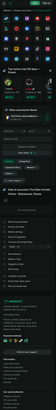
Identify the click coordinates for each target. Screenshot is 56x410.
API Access (13, 269)
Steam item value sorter (19, 281)
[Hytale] (37, 59)
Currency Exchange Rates (20, 242)
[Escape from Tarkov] (6, 49)
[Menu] (4, 3)
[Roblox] (6, 39)
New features (14, 254)
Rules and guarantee (17, 221)
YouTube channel (11, 403)
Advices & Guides (16, 227)
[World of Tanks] (16, 39)
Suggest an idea (15, 264)
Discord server (10, 407)
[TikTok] (37, 49)
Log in (35, 3)
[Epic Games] (37, 39)
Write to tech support (27, 352)
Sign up (46, 3)
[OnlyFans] (48, 59)
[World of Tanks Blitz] (27, 39)
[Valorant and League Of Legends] (37, 18)
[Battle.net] (6, 59)
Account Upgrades (17, 237)
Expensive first (12, 167)
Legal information (11, 363)
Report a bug (14, 259)
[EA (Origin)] (16, 29)
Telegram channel (11, 396)
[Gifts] (48, 39)
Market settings (15, 232)
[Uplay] (27, 29)
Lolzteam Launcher (17, 276)
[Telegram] (16, 18)
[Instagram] (48, 49)
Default (8, 161)
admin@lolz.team (11, 314)
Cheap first (24, 161)
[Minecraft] (37, 29)
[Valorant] (48, 18)
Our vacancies (10, 378)
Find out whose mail (17, 286)
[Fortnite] (27, 18)
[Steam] (6, 18)
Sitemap (7, 382)
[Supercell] (48, 29)
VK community (10, 400)
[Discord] (27, 49)
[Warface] (27, 59)
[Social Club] (16, 49)
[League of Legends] (6, 29)
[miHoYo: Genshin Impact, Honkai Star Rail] (16, 59)
